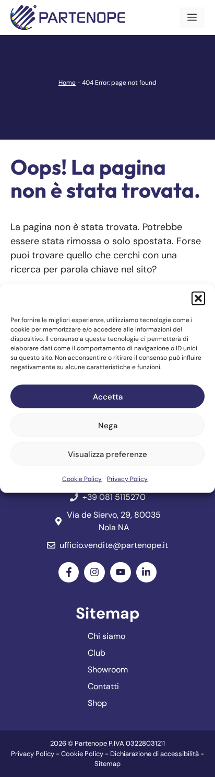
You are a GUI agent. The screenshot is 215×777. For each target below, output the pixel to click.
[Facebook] (68, 572)
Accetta (108, 396)
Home (67, 82)
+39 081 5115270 (114, 497)
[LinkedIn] (146, 572)
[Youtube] (120, 572)
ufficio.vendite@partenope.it (113, 545)
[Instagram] (94, 572)
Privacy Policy (127, 479)
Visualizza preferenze (107, 454)
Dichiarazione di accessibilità (154, 753)
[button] (198, 298)
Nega (107, 425)
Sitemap (107, 763)
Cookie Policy (82, 479)
